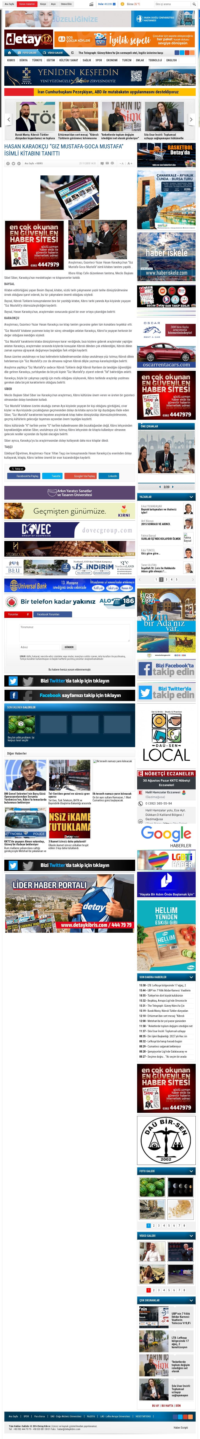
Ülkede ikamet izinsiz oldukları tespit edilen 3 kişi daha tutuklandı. (68, 845)
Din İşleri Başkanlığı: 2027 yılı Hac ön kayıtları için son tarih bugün (163, 1038)
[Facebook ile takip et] (177, 52)
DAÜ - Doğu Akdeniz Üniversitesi (66, 1416)
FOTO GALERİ (147, 1171)
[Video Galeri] (53, 52)
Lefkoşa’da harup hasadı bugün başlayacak (160, 1043)
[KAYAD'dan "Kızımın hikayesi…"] (152, 1274)
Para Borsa (39, 1416)
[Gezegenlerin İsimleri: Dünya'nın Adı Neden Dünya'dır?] (180, 1187)
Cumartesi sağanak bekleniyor (160, 1046)
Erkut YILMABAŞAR (159, 509)
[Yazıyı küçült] (121, 163)
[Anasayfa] (9, 52)
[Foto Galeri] (27, 52)
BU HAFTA (167, 1405)
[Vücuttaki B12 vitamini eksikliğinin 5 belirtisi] (180, 1209)
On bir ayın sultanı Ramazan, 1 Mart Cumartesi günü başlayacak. (112, 797)
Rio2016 (91, 1416)
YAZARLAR (145, 496)
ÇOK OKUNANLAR (149, 1300)
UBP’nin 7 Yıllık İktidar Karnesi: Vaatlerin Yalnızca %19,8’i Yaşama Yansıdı (165, 993)
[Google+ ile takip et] (187, 52)
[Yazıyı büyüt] (130, 163)
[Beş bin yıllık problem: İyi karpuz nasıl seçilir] (152, 1187)
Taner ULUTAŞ (158, 568)
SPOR (26, 1416)
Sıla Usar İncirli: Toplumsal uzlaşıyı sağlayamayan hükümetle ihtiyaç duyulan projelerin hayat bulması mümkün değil (164, 136)
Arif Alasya (156, 522)
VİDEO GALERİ (147, 1235)
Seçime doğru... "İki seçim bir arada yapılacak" (163, 1059)
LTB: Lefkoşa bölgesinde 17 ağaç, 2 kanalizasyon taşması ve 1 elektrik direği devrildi (165, 987)
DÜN (178, 1405)
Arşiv (53, 4)
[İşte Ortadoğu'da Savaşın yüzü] (152, 1209)
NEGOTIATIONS (143, 1416)
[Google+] (19, 163)
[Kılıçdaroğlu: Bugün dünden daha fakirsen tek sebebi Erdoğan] (152, 1252)
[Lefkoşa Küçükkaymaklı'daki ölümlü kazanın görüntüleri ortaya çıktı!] (180, 1274)
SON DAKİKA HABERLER (152, 977)
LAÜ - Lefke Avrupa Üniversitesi (115, 1416)
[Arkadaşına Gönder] (107, 163)
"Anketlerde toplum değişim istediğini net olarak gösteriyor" (120, 136)
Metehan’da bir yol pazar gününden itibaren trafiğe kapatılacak (162, 1023)
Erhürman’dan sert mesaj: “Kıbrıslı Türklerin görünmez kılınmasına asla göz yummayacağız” (78, 136)
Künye (43, 4)
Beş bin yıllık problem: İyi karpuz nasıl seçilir (21, 739)
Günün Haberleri (27, 4)
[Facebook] (8, 163)
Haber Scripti (181, 1427)
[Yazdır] (112, 163)
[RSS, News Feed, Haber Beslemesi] (192, 52)
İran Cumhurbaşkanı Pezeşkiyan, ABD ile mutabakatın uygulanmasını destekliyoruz (108, 91)
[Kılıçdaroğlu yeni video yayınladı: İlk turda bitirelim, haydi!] (180, 1252)
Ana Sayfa (9, 4)
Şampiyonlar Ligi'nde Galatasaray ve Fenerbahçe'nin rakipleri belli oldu (163, 1054)
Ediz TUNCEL (150, 552)
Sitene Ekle (66, 4)
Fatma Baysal (161, 537)
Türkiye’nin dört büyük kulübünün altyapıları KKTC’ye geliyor (161, 998)
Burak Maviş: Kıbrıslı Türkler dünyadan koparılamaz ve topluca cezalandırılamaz (35, 136)
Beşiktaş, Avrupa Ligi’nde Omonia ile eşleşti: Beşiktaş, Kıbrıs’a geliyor (163, 1003)
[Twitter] (13, 163)
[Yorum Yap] (102, 163)
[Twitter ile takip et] (182, 52)
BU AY (155, 1405)
